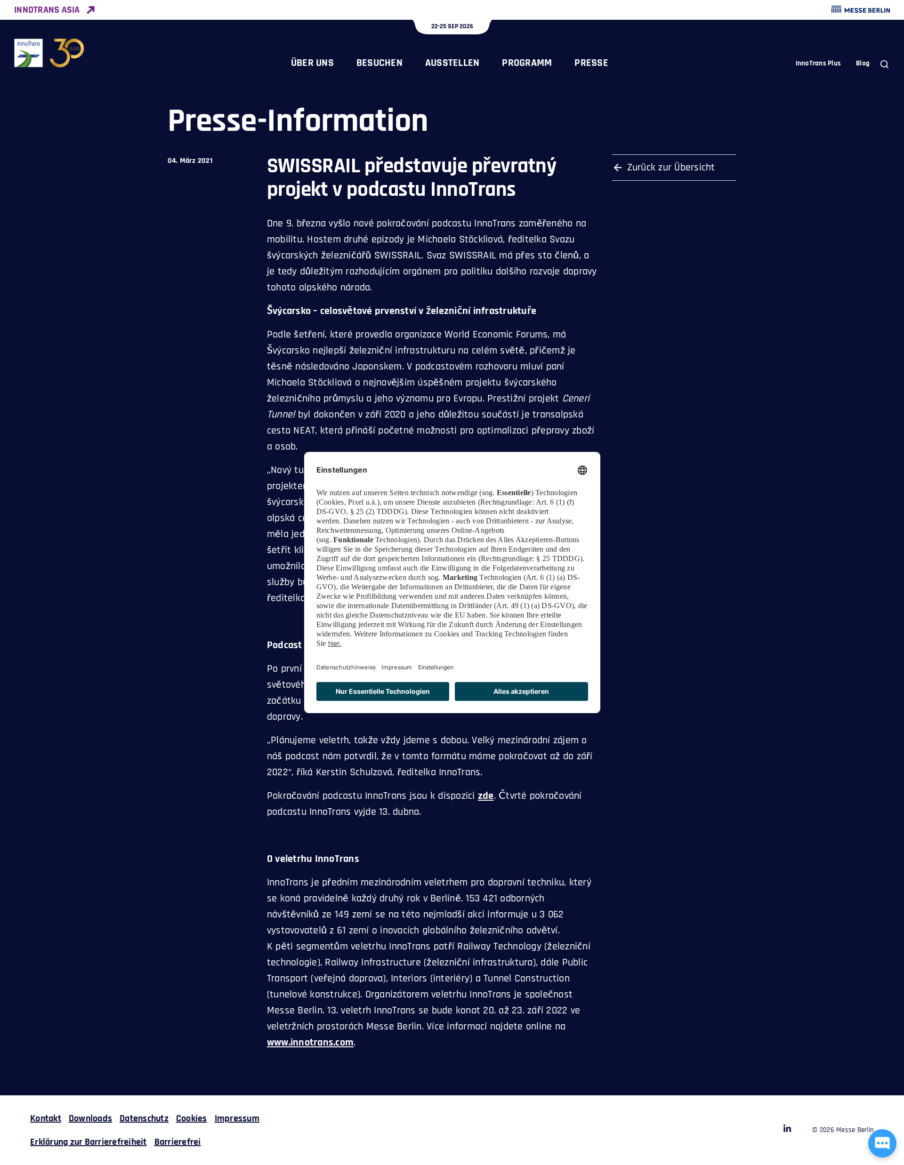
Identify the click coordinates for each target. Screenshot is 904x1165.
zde (486, 796)
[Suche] (884, 64)
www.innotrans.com (310, 1042)
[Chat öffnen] (882, 1143)
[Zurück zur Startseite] (49, 53)
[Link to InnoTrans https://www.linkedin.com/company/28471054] (787, 1130)
